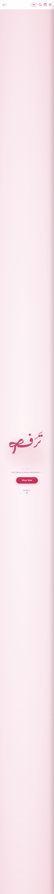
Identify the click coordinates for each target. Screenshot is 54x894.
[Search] (40, 4)
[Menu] (50, 4)
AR (33, 4)
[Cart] (45, 4)
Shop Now (27, 480)
